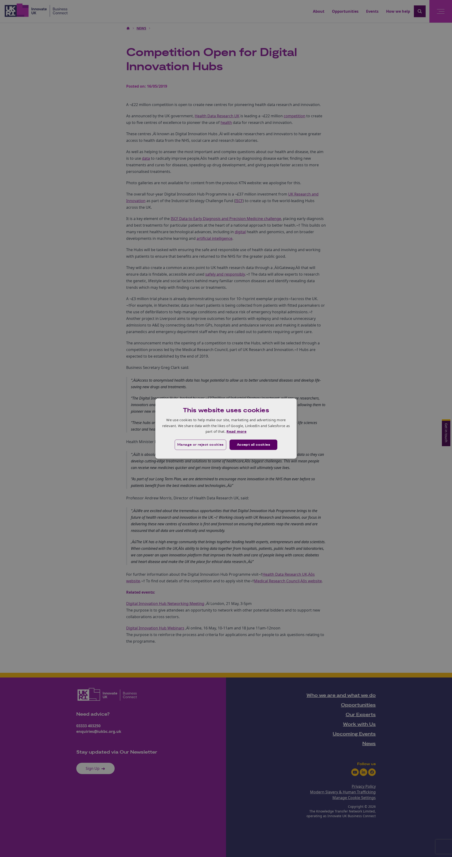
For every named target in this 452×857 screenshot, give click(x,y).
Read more (236, 431)
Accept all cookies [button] (253, 445)
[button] (200, 445)
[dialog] (226, 428)
